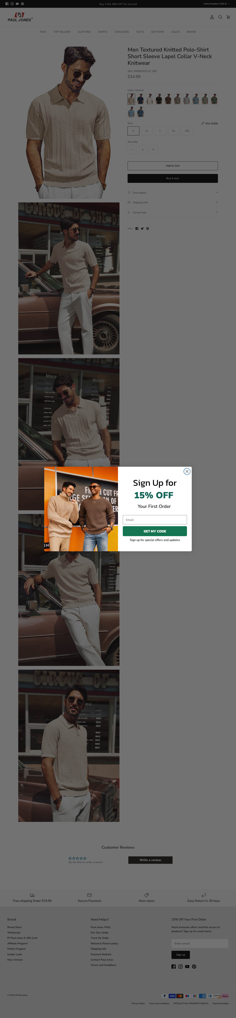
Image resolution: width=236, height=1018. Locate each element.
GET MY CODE (155, 531)
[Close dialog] (187, 471)
